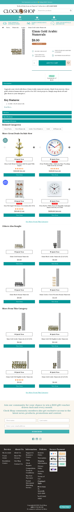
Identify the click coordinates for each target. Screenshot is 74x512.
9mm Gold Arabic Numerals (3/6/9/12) (19, 339)
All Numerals (57, 129)
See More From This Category (37, 222)
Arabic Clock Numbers (36, 129)
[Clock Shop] (19, 10)
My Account (6, 453)
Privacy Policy (40, 467)
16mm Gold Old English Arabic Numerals (55, 339)
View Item (19, 175)
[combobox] (54, 10)
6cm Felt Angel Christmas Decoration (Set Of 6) (19, 206)
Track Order (4, 457)
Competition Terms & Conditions (30, 470)
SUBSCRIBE (37, 431)
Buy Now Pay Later (29, 477)
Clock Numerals (20, 129)
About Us (17, 453)
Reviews (6, 112)
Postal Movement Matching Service (30, 484)
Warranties (42, 458)
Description (7, 83)
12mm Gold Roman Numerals (19, 256)
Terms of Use (41, 477)
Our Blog (17, 461)
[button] (7, 449)
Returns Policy (41, 454)
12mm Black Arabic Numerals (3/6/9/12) (55, 256)
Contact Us (18, 464)
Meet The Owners (17, 457)
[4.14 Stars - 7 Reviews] (19, 169)
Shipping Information (42, 462)
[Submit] (70, 10)
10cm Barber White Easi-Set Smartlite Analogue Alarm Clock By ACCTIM (54, 206)
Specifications (8, 117)
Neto (45, 509)
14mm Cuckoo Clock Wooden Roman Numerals (55, 294)
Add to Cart (52, 63)
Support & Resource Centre (29, 455)
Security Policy (41, 472)
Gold (48, 129)
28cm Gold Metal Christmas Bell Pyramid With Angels (19, 164)
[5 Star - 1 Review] (54, 169)
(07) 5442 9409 (52, 6)
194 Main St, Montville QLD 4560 (42, 490)
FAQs (28, 460)
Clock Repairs (29, 464)
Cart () (37, 19)
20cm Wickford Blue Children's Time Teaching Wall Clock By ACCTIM (55, 164)
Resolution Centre (6, 462)
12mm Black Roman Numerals (19, 294)
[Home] (3, 27)
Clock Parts (8, 129)
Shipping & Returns (10, 121)
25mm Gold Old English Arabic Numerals (19, 377)
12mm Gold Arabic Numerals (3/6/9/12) (55, 377)
